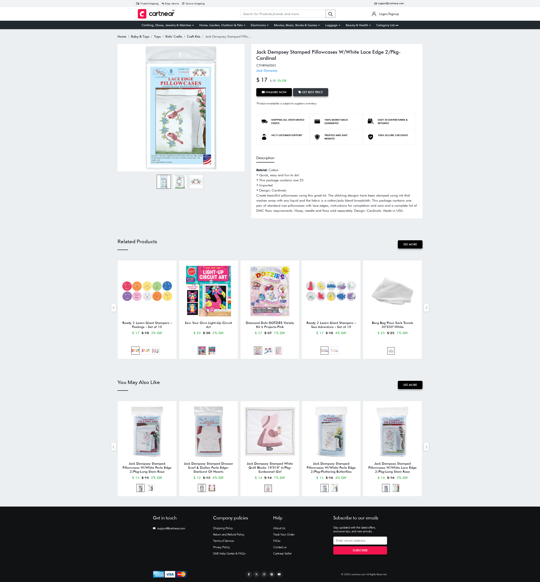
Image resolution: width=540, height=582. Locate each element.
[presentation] (113, 307)
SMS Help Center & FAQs (229, 553)
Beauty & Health (357, 25)
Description (265, 158)
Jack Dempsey (266, 70)
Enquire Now (275, 92)
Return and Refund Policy (228, 534)
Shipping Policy (223, 528)
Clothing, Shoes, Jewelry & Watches (166, 25)
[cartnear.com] (156, 14)
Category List (386, 25)
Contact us (279, 547)
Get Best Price (312, 92)
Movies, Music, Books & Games (295, 25)
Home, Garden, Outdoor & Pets (221, 25)
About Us (279, 528)
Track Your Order (283, 534)
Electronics (258, 25)
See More (410, 244)
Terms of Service (223, 541)
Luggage (331, 25)
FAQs (276, 541)
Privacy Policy (221, 547)
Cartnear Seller (282, 553)
